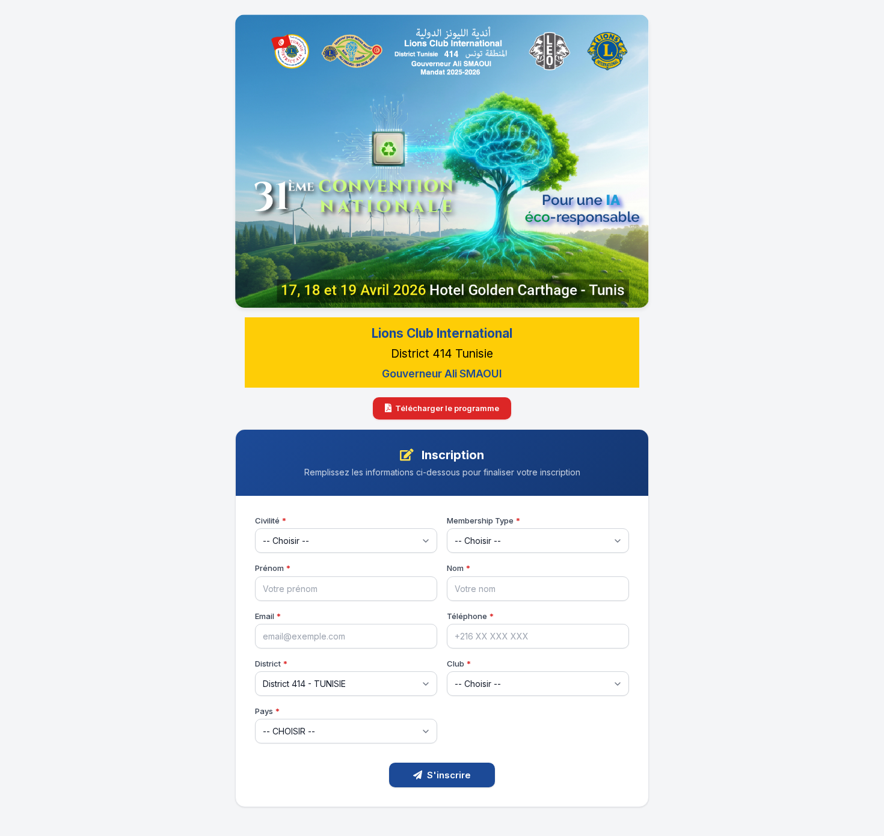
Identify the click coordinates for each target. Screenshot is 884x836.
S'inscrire (449, 775)
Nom (458, 568)
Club (459, 663)
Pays (267, 711)
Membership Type (483, 520)
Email (268, 616)
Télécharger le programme (447, 408)
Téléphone (470, 616)
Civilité (270, 520)
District (271, 663)
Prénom (272, 568)
